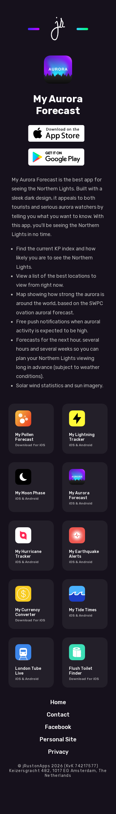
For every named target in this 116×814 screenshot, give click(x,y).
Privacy (58, 751)
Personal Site (58, 739)
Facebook (58, 727)
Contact (58, 714)
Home (58, 702)
